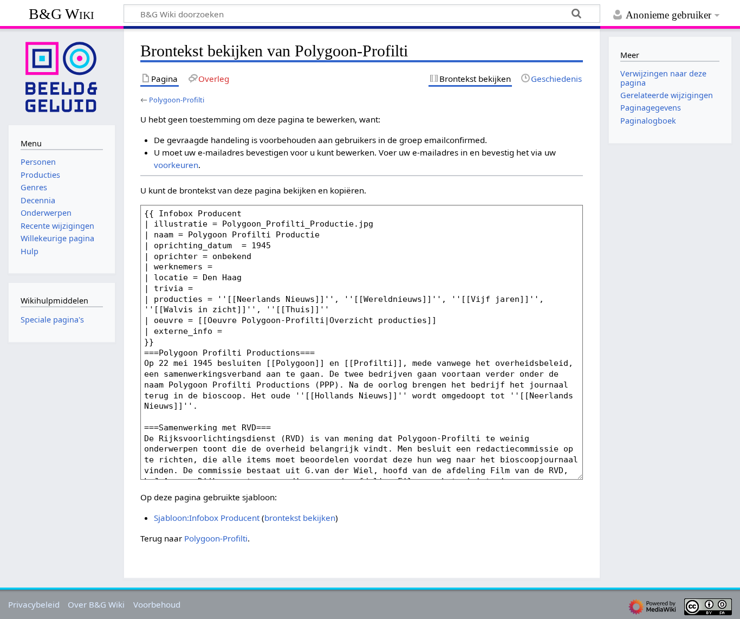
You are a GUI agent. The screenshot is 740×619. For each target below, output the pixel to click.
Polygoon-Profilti (176, 100)
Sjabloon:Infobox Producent (206, 517)
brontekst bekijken (299, 517)
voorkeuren (176, 164)
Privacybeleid (34, 604)
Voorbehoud (156, 604)
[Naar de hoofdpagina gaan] (61, 76)
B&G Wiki (61, 13)
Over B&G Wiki (96, 604)
